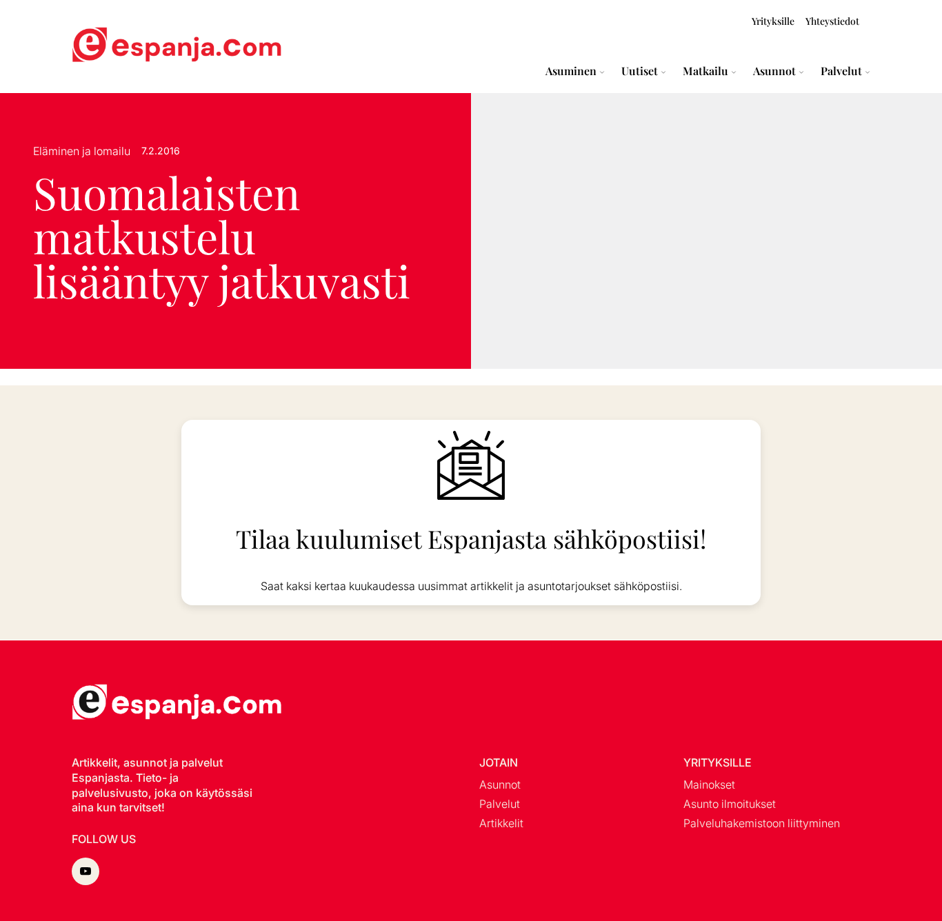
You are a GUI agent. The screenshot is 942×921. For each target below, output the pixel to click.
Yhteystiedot (832, 21)
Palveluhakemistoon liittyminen (761, 823)
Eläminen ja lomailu (81, 151)
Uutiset (639, 71)
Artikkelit (501, 823)
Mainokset (709, 784)
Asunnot (774, 71)
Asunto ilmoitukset (729, 804)
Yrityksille (773, 21)
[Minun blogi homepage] (105, 47)
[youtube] (85, 871)
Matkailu (705, 71)
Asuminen (571, 71)
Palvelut (841, 71)
